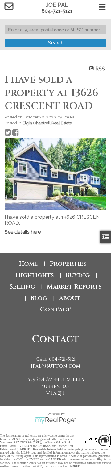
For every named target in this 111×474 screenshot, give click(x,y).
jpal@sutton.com (55, 366)
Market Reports (74, 286)
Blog (39, 298)
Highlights (35, 275)
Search (56, 42)
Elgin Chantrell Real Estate (47, 122)
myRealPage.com (55, 420)
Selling (22, 286)
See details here (23, 232)
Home (28, 264)
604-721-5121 (57, 11)
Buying (78, 275)
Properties (68, 264)
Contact (55, 309)
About (69, 298)
